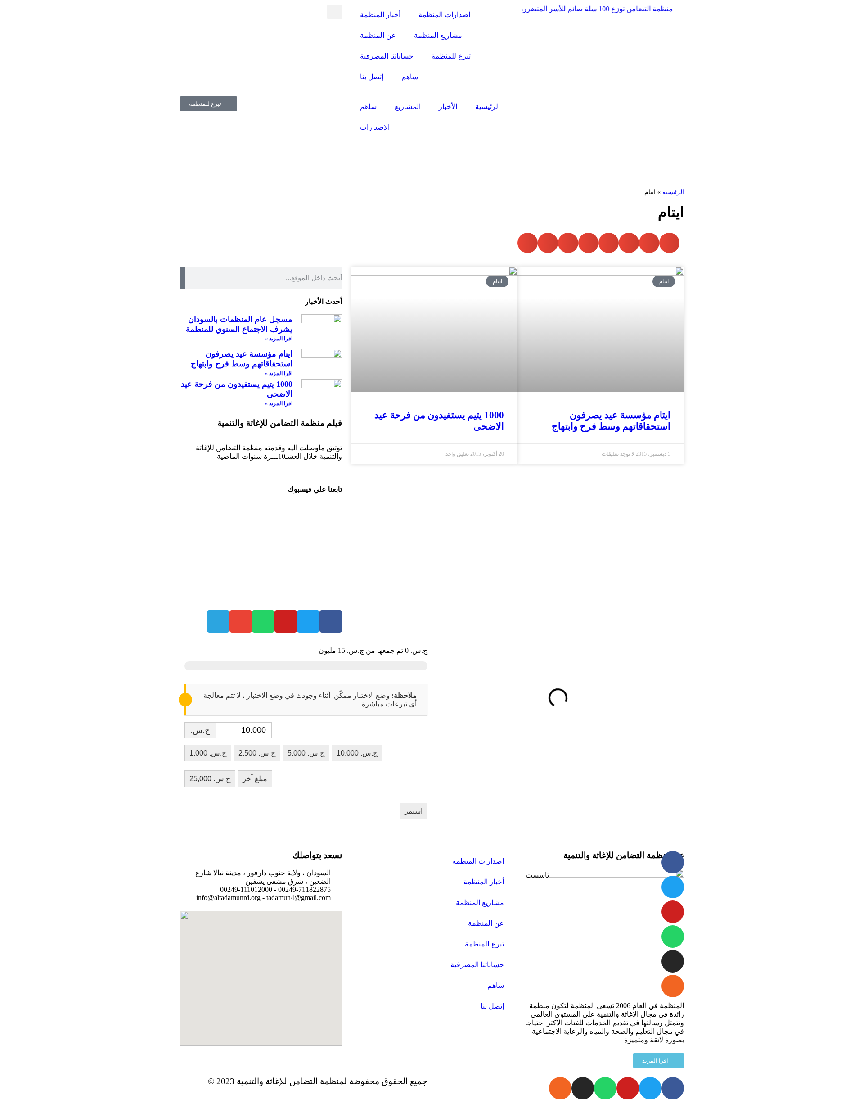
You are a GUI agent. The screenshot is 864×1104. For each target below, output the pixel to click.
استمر (414, 811)
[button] (334, 12)
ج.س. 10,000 (357, 753)
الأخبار (448, 106)
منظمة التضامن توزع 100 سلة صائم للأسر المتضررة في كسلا (573, 9)
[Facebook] (331, 621)
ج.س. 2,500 (256, 753)
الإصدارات (375, 127)
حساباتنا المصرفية (387, 56)
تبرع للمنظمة (451, 56)
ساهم (409, 77)
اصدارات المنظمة (444, 14)
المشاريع (408, 106)
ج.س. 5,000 (306, 753)
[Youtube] (673, 911)
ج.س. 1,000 (207, 753)
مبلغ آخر (255, 779)
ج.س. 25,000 (209, 779)
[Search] (182, 278)
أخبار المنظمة (380, 14)
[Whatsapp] (673, 936)
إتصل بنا (371, 77)
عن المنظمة (378, 35)
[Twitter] (673, 887)
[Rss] (673, 986)
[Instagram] (673, 961)
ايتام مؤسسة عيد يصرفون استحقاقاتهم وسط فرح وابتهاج (611, 421)
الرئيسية (487, 106)
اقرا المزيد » (278, 338)
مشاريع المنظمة (438, 35)
